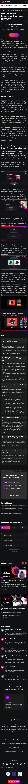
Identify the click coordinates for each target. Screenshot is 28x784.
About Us (4, 743)
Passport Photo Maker (14, 747)
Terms (12, 736)
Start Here (14, 35)
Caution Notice (11, 743)
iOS (23, 164)
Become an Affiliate (21, 743)
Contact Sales (14, 756)
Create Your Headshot (12, 7)
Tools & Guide (8, 739)
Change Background (18, 739)
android (14, 164)
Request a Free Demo (14, 495)
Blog (21, 736)
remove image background (8, 69)
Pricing (17, 736)
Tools (23, 751)
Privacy (8, 736)
